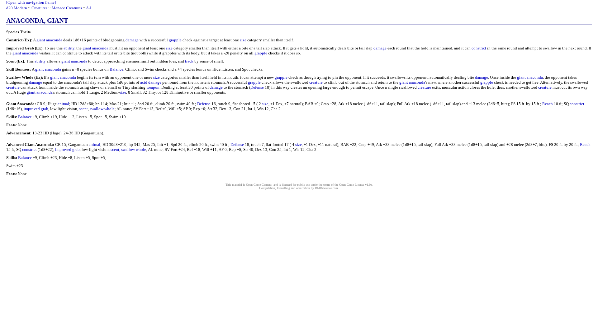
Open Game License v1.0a (355, 184)
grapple (175, 40)
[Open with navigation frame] (31, 2)
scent (83, 108)
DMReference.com (326, 188)
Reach (547, 103)
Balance (116, 69)
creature (316, 82)
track (189, 61)
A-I (88, 8)
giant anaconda (49, 40)
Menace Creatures (67, 8)
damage (132, 40)
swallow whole (102, 108)
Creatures (39, 8)
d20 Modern (16, 8)
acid (143, 82)
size (243, 40)
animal (63, 103)
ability (69, 48)
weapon (152, 87)
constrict (479, 48)
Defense (257, 87)
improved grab (36, 108)
